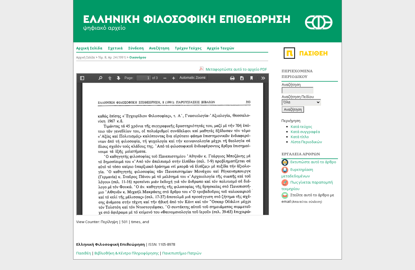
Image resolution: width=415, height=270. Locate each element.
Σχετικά (115, 48)
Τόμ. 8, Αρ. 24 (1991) (112, 57)
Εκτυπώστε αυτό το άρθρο (313, 161)
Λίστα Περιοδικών (306, 141)
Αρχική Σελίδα (89, 48)
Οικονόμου (137, 57)
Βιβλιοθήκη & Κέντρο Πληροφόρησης (127, 253)
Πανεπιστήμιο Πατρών (181, 253)
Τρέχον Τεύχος (188, 48)
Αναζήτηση (159, 48)
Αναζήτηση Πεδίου (298, 96)
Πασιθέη (83, 253)
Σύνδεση (136, 48)
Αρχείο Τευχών (220, 48)
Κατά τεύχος (301, 126)
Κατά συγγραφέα (305, 131)
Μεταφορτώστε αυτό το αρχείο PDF (236, 69)
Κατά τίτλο (300, 136)
